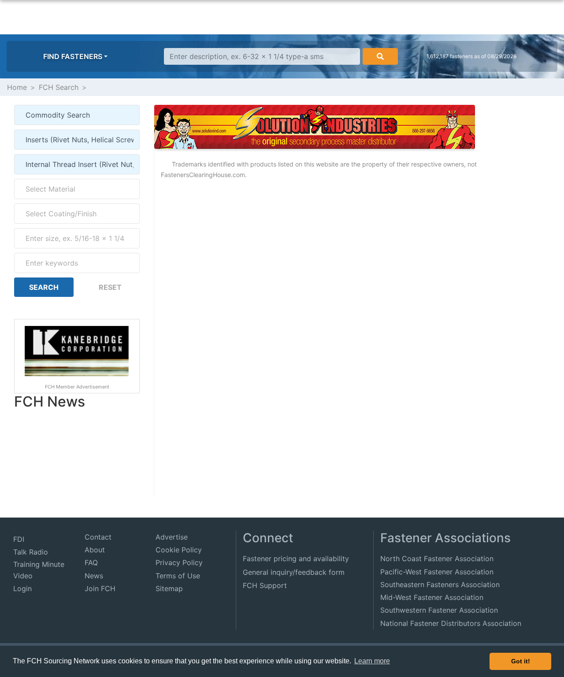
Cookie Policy (179, 549)
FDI (18, 539)
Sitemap (169, 588)
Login (22, 588)
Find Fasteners (72, 56)
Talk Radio (30, 552)
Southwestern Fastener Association (439, 610)
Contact (98, 537)
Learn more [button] (372, 661)
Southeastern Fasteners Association (440, 584)
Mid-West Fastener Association (431, 597)
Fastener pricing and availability (296, 558)
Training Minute (38, 564)
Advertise (172, 537)
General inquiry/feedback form (294, 572)
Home (17, 87)
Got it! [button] (520, 661)
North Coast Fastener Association (437, 558)
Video (23, 575)
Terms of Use (178, 575)
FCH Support (265, 585)
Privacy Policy (179, 562)
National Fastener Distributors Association (450, 623)
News (94, 575)
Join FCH (100, 588)
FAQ (91, 562)
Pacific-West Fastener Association (437, 571)
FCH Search (58, 87)
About (95, 549)
